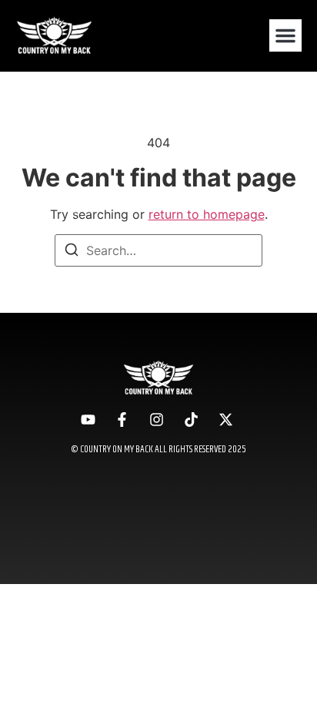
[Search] (72, 252)
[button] (285, 35)
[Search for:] (158, 250)
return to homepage (206, 214)
